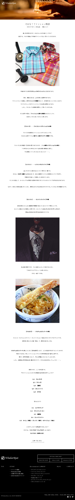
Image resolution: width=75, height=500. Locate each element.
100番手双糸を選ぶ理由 (17, 473)
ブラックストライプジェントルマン (40, 473)
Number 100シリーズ (36, 477)
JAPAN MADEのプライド (17, 475)
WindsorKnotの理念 (16, 471)
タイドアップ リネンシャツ (38, 469)
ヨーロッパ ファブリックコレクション (41, 479)
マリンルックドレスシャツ (38, 471)
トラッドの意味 (15, 469)
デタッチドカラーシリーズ (38, 481)
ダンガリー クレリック (37, 475)
